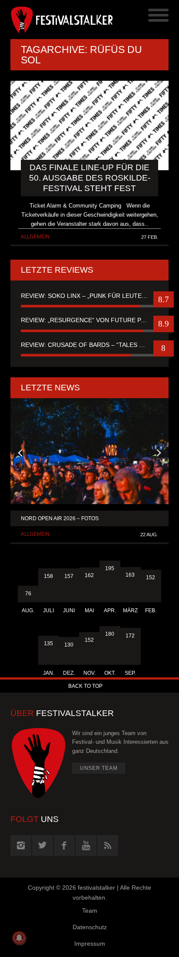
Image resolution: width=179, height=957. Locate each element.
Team (89, 910)
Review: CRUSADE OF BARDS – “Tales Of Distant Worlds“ (89, 344)
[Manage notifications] (19, 938)
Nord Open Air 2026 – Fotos (60, 518)
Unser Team (99, 768)
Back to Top (85, 686)
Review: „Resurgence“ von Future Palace (89, 320)
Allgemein (35, 236)
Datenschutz (90, 927)
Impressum (89, 943)
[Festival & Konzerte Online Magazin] (50, 19)
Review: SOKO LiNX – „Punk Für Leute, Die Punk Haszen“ (89, 295)
